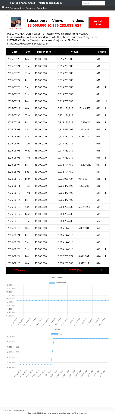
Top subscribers (17, 8)
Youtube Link (99, 22)
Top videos (42, 8)
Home (5, 7)
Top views (30, 8)
